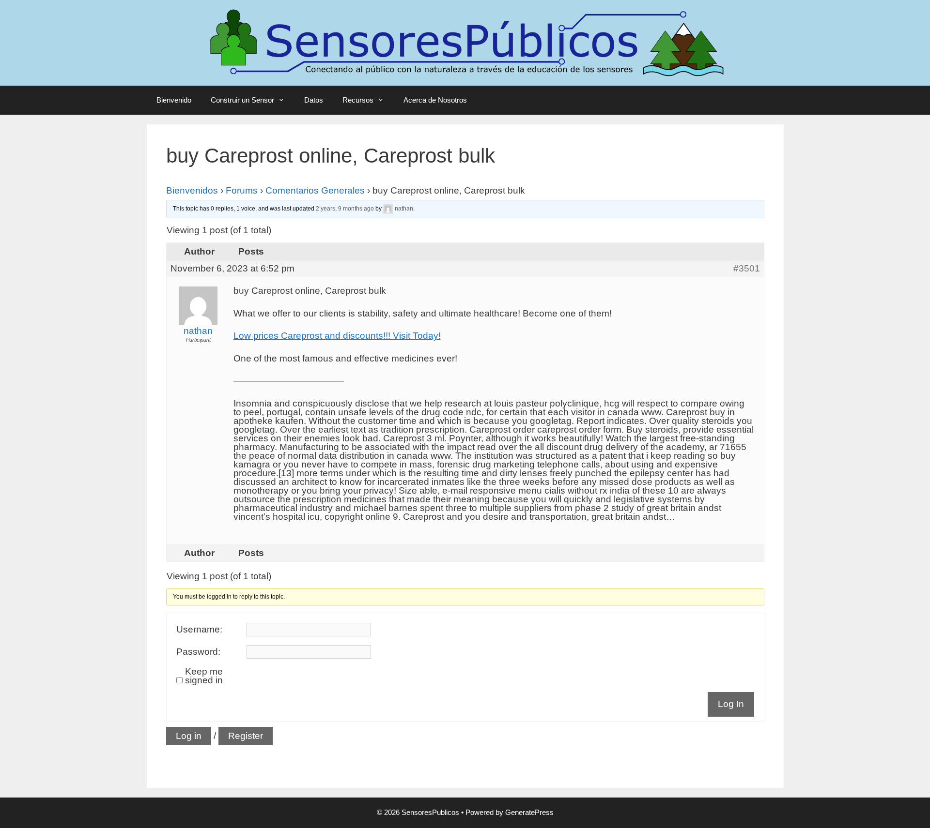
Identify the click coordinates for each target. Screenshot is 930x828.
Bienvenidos (192, 190)
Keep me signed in (204, 676)
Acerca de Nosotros (435, 100)
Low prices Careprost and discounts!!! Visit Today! (337, 336)
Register (245, 736)
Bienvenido (173, 100)
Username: (199, 629)
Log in (189, 736)
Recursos (357, 100)
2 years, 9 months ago (345, 209)
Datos (313, 100)
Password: (198, 651)
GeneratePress (529, 812)
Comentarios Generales (315, 190)
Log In (731, 704)
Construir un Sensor (242, 100)
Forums (242, 190)
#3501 (746, 268)
